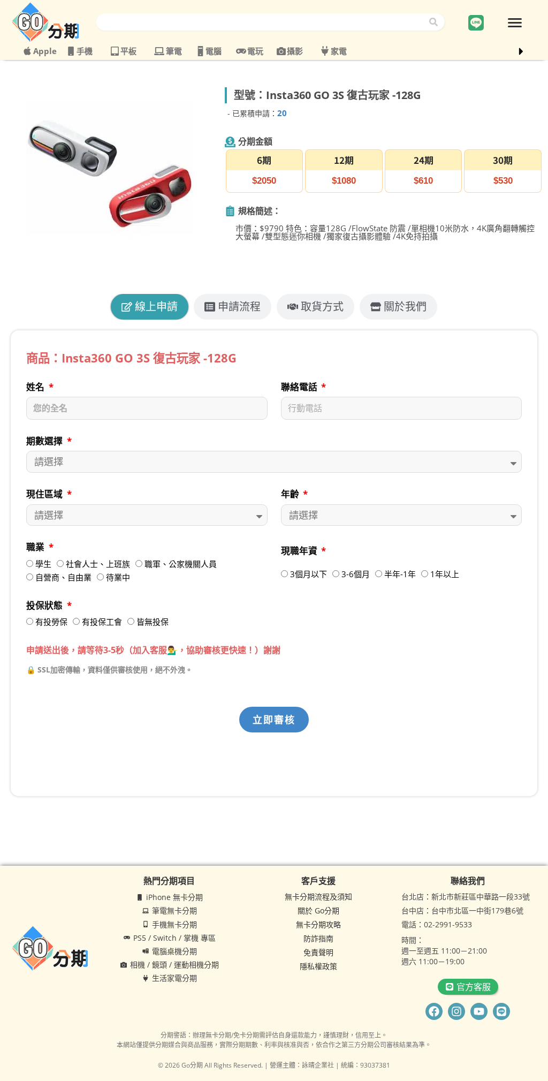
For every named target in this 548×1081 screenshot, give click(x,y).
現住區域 (45, 494)
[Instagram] (456, 1011)
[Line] (501, 1011)
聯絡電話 (300, 387)
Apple (45, 51)
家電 (339, 51)
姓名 (36, 387)
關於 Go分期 (318, 910)
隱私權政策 (318, 966)
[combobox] (262, 22)
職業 (36, 547)
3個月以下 (308, 574)
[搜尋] (435, 22)
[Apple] (27, 51)
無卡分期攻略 (318, 924)
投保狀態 (45, 605)
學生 (43, 563)
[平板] (114, 51)
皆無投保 (152, 621)
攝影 (295, 51)
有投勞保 (51, 621)
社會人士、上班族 (98, 563)
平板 (128, 51)
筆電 (174, 51)
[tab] (149, 307)
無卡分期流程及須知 (318, 896)
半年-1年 (400, 574)
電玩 (255, 51)
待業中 (118, 577)
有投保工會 (102, 621)
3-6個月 (355, 574)
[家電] (325, 51)
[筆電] (159, 51)
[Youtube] (479, 1011)
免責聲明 (318, 952)
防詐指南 (318, 938)
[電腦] (200, 51)
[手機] (70, 51)
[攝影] (281, 51)
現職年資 (300, 551)
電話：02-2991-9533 (436, 924)
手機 (85, 51)
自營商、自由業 (63, 577)
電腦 (214, 51)
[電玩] (241, 51)
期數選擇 (45, 441)
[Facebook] (434, 1011)
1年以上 (444, 574)
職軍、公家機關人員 (180, 563)
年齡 (291, 494)
